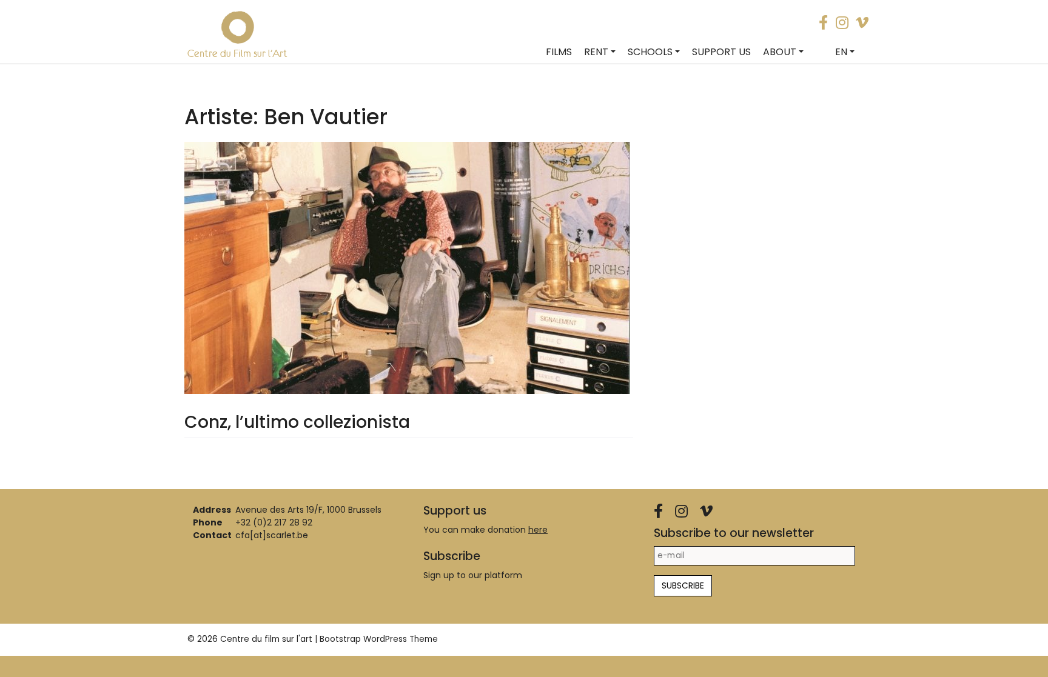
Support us (721, 52)
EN (841, 52)
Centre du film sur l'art (266, 639)
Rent (596, 52)
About (779, 52)
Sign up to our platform (472, 575)
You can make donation (485, 530)
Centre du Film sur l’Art (237, 53)
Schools (650, 52)
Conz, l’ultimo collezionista (297, 422)
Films (559, 52)
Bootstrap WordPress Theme (379, 639)
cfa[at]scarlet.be (271, 535)
